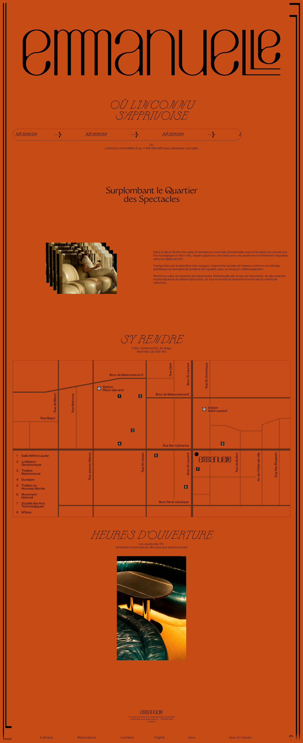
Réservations (87, 737)
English (159, 737)
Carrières (127, 737)
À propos (46, 737)
